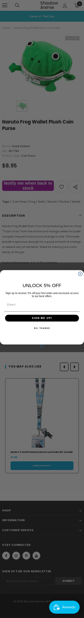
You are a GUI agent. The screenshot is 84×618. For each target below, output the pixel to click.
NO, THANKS (42, 328)
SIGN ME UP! (42, 318)
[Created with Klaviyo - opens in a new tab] (42, 346)
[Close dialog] (80, 274)
